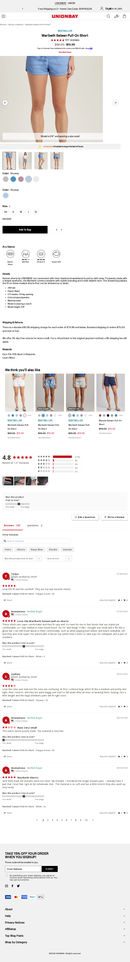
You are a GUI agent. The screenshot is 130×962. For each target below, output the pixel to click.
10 (86, 820)
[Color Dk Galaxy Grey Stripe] (6, 179)
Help (8, 915)
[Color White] (36, 179)
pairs (8, 549)
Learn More (9, 357)
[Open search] (108, 16)
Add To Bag (25, 229)
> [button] (93, 820)
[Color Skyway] (28, 179)
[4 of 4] (56, 161)
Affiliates (10, 928)
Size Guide (7, 219)
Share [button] (9, 600)
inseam (67, 549)
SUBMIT (50, 869)
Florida (53, 549)
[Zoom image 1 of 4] (60, 99)
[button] (120, 600)
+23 (29, 415)
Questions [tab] (32, 525)
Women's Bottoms (16, 24)
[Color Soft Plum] (21, 179)
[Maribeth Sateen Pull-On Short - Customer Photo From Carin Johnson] (8, 481)
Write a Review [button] (116, 517)
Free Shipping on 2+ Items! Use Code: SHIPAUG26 (65, 9)
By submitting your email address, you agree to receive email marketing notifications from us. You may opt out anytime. (33, 878)
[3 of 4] (41, 161)
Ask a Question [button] (86, 517)
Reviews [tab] (9, 525)
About (9, 909)
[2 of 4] (25, 161)
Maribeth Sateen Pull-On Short (18, 593)
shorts (21, 549)
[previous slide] (22, 9)
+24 (120, 415)
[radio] (6, 195)
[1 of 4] (9, 161)
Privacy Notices (14, 922)
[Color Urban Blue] (13, 179)
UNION (71, 3)
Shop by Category (16, 942)
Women (3, 24)
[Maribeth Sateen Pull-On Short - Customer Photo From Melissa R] (19, 481)
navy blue (37, 549)
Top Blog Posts (14, 935)
